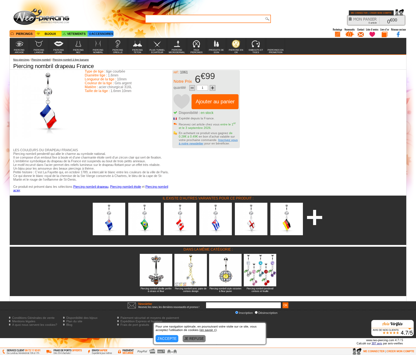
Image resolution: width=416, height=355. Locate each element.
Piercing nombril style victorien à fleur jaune (225, 289)
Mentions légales (23, 321)
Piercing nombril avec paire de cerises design (190, 289)
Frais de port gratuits (134, 324)
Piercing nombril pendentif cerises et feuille (260, 289)
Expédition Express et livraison (141, 321)
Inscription (246, 312)
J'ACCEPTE (167, 338)
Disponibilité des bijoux (82, 317)
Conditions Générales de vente (33, 317)
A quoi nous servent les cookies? (34, 324)
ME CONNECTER (359, 13)
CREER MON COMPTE (381, 13)
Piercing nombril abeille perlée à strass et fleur (156, 289)
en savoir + (208, 330)
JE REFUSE (194, 338)
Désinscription (268, 312)
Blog (69, 324)
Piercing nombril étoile (125, 186)
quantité (180, 87)
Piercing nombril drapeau (90, 186)
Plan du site (74, 321)
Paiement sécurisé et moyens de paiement (149, 317)
